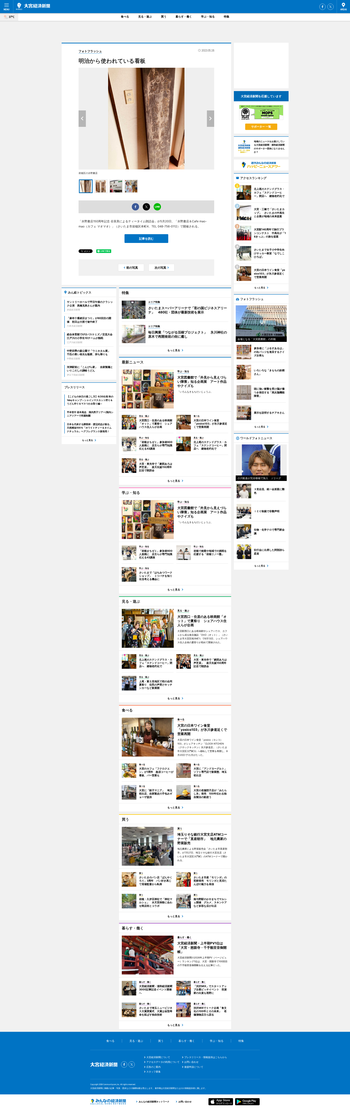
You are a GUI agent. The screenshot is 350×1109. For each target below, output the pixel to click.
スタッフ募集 (153, 1071)
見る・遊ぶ (145, 16)
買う (163, 16)
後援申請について (193, 1066)
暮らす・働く (184, 16)
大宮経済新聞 (33, 6)
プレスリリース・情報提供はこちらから (205, 1057)
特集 (226, 16)
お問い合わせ (191, 1061)
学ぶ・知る (208, 16)
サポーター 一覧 (261, 126)
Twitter (330, 7)
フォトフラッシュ (90, 51)
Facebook (322, 7)
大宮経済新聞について (158, 1057)
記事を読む (146, 238)
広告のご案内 (153, 1066)
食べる (125, 16)
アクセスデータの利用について (163, 1061)
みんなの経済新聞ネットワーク (108, 1101)
